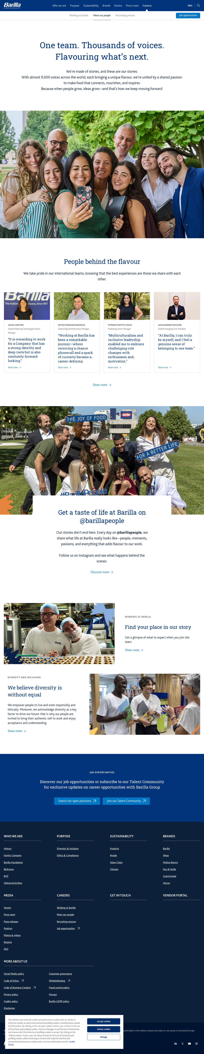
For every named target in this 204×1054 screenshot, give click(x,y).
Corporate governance (60, 973)
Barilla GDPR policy (59, 1001)
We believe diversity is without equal (35, 691)
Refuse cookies (103, 1029)
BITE (6, 876)
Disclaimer (9, 1008)
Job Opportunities (102, 772)
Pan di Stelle (169, 869)
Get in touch (120, 895)
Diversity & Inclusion (68, 848)
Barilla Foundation (13, 862)
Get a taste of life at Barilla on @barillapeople (102, 516)
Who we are (59, 5)
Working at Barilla (78, 15)
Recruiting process (125, 15)
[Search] (198, 5)
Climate (114, 869)
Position (8, 928)
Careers (147, 5)
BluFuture (9, 869)
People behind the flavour (102, 261)
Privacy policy (11, 994)
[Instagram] (197, 1044)
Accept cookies (103, 1021)
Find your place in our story (158, 626)
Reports (8, 942)
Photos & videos (12, 935)
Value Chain (116, 862)
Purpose (74, 5)
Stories (118, 5)
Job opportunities (188, 15)
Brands (106, 5)
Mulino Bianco (170, 862)
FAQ (6, 949)
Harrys (166, 883)
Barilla (166, 848)
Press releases (11, 921)
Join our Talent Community (124, 801)
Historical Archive (13, 883)
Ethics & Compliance (68, 855)
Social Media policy (14, 973)
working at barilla (138, 616)
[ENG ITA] (190, 5)
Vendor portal (175, 895)
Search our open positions (74, 801)
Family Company (13, 855)
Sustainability (91, 5)
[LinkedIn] (176, 1044)
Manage (53, 994)
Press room (132, 5)
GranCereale (169, 876)
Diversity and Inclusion (24, 677)
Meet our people (102, 15)
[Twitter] (182, 1043)
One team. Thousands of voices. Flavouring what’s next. (102, 51)
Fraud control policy (59, 987)
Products (114, 848)
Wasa (166, 855)
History (7, 848)
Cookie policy (11, 1001)
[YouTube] (189, 1044)
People (113, 855)
